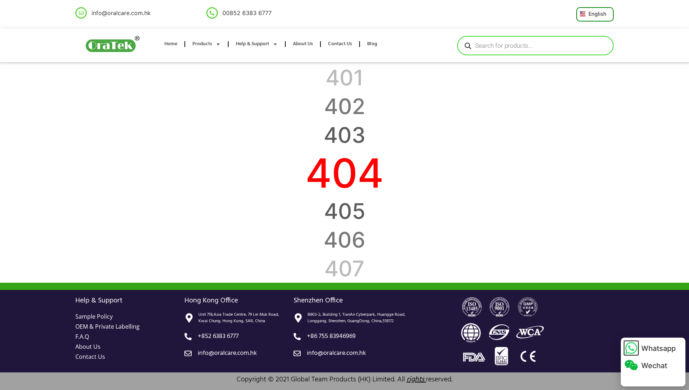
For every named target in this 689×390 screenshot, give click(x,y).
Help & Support (252, 44)
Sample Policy (94, 316)
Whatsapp (658, 348)
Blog (372, 44)
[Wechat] (631, 365)
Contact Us (340, 44)
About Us (303, 44)
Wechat (654, 365)
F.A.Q (82, 336)
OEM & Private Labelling (107, 326)
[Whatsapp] (631, 348)
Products (202, 44)
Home (170, 44)
